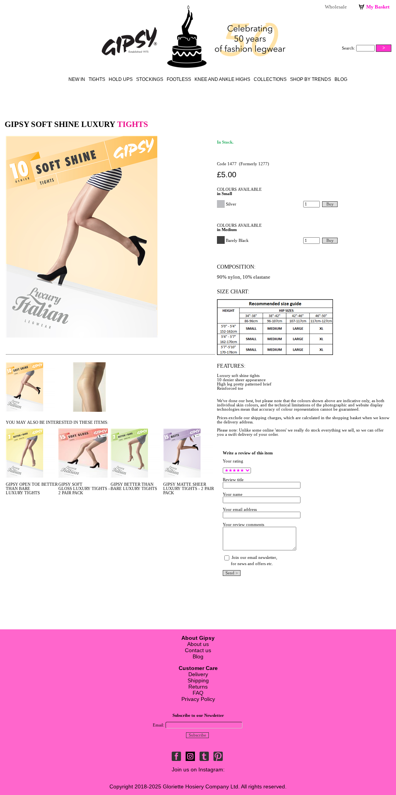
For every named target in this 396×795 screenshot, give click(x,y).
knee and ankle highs (222, 79)
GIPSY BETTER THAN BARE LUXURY (132, 486)
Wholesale (336, 7)
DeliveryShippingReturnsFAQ (198, 680)
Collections (270, 79)
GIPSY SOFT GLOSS (70, 486)
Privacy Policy (198, 699)
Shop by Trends (310, 79)
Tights (97, 79)
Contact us (198, 650)
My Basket (377, 7)
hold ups (121, 79)
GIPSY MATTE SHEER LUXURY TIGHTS (184, 486)
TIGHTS (32, 493)
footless (179, 79)
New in (76, 79)
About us (198, 644)
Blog (341, 79)
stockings (149, 79)
